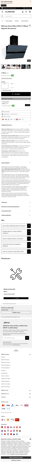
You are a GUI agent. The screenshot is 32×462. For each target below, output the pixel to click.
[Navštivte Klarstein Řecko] (17, 434)
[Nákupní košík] (30, 11)
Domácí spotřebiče (9, 20)
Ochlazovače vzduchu (5, 378)
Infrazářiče (3, 370)
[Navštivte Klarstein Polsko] (11, 431)
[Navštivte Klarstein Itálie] (14, 427)
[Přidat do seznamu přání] (30, 25)
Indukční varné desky (5, 383)
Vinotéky (3, 357)
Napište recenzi (16, 312)
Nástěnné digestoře (5, 381)
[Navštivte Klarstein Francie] (11, 427)
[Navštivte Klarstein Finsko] (2, 434)
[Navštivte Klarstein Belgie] (5, 434)
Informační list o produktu (5, 75)
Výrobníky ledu (4, 373)
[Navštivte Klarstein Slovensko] (2, 431)
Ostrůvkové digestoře (5, 365)
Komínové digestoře (24, 20)
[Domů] (4, 20)
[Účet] (22, 12)
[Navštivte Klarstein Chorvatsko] (14, 431)
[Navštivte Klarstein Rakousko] (5, 427)
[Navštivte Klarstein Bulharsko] (20, 431)
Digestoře (17, 20)
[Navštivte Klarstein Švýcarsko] (8, 427)
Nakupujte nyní (3, 5)
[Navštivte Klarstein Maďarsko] (8, 431)
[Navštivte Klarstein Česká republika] (5, 431)
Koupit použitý (6, 101)
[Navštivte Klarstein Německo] (2, 427)
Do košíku (17, 94)
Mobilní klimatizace (5, 359)
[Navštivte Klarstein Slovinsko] (14, 434)
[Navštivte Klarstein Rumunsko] (17, 431)
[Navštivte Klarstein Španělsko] (17, 427)
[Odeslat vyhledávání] (2, 16)
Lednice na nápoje (5, 375)
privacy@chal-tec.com (16, 344)
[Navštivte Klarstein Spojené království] (20, 427)
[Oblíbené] (26, 11)
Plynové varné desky (5, 386)
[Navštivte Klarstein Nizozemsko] (8, 434)
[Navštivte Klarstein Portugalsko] (11, 434)
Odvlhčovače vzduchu (5, 362)
